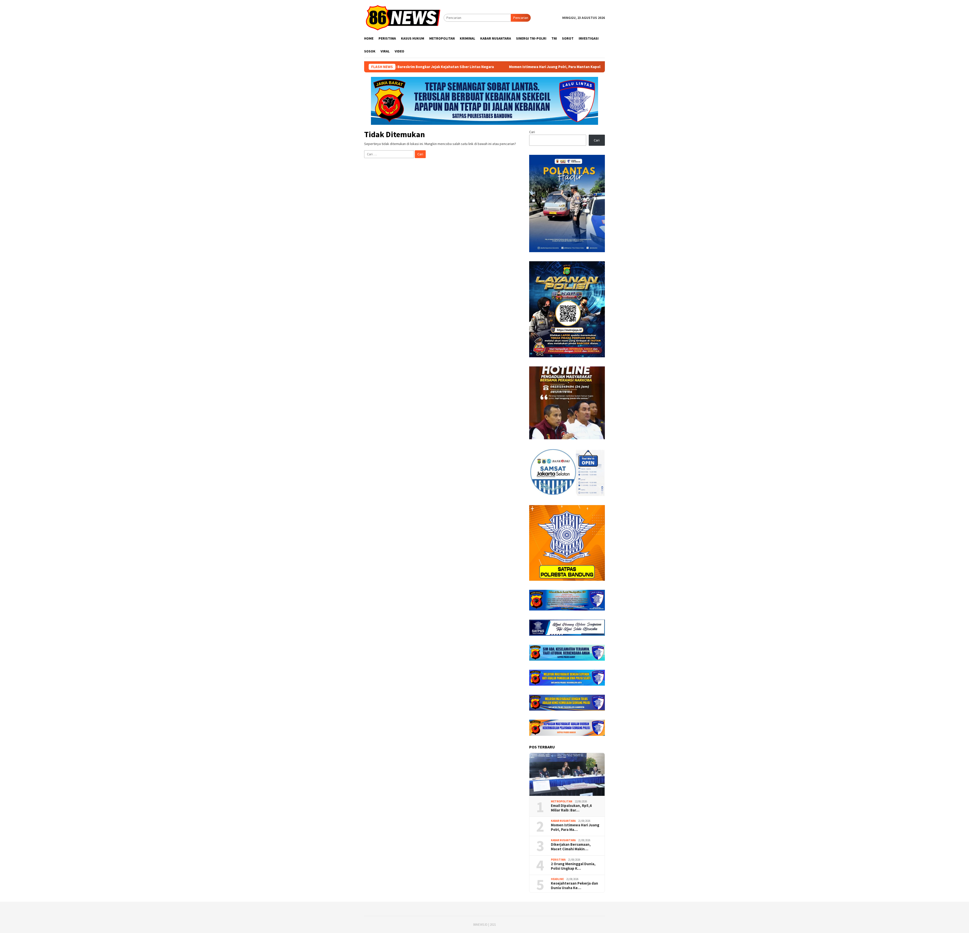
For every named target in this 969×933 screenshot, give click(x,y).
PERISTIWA (558, 859)
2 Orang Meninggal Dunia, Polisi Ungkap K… (573, 866)
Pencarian (520, 17)
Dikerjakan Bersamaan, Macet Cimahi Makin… (571, 846)
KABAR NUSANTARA (563, 821)
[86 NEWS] (404, 17)
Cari (532, 132)
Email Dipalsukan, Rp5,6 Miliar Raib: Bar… (571, 807)
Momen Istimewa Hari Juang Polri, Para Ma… (575, 827)
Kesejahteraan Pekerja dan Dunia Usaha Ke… (574, 885)
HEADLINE (557, 879)
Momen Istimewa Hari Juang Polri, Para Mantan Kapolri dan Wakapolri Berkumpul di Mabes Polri (521, 67)
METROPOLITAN (561, 801)
